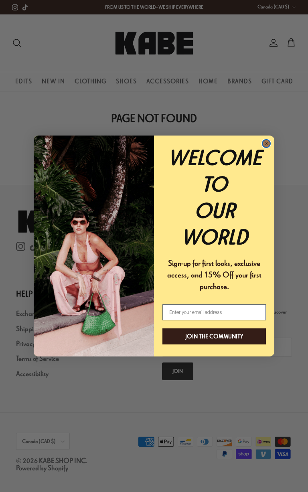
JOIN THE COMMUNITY (214, 336)
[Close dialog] (266, 144)
